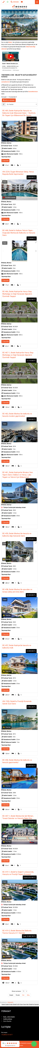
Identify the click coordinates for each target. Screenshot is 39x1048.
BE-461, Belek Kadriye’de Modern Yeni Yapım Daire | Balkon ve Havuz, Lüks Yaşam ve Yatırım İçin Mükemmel (17, 474)
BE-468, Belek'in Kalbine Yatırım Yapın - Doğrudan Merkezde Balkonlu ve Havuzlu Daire (18, 232)
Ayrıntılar (6, 160)
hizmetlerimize (33, 91)
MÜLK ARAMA (10, 100)
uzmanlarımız (5, 82)
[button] (35, 122)
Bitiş (28, 995)
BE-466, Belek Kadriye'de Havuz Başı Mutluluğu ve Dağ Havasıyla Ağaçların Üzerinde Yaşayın (17, 293)
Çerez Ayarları (7, 1021)
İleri (23, 995)
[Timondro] (19, 7)
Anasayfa (10, 1002)
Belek (10, 42)
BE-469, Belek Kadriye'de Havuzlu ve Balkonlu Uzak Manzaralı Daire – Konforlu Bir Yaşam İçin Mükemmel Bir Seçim (18, 113)
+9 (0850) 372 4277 (7, 1034)
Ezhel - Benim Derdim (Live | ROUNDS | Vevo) (10, 63)
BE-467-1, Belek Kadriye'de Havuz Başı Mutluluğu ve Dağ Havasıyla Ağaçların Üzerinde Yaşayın (17, 354)
